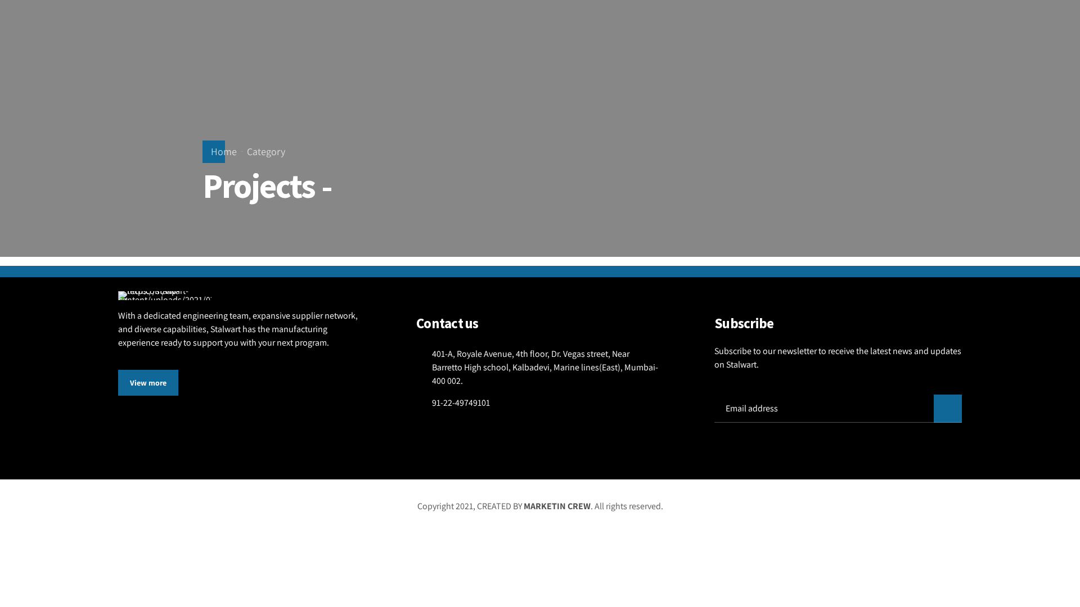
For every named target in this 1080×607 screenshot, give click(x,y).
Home (224, 151)
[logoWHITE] (165, 295)
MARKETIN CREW (557, 506)
